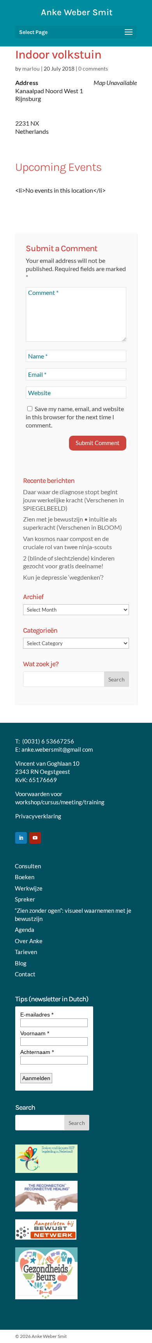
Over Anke (28, 940)
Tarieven (26, 951)
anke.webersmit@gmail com (57, 749)
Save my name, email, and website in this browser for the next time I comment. (75, 417)
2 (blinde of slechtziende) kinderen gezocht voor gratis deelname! (69, 562)
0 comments (93, 68)
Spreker (25, 899)
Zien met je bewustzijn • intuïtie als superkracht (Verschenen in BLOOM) (72, 523)
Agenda (24, 929)
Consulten (28, 865)
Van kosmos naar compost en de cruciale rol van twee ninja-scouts (67, 542)
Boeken (24, 876)
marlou (31, 68)
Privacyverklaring (38, 816)
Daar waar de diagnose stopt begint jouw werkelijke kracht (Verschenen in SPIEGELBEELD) (73, 500)
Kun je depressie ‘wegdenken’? (63, 577)
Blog (21, 963)
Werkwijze (28, 888)
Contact (25, 974)
